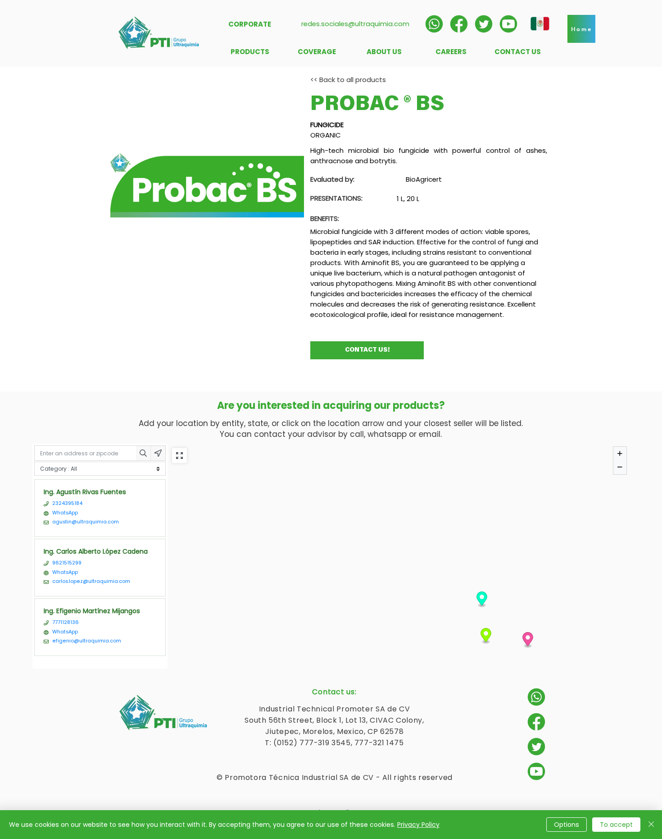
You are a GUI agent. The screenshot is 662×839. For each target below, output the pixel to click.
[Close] (651, 824)
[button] (581, 29)
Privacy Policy (418, 824)
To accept (616, 824)
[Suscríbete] (508, 24)
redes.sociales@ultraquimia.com (355, 23)
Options (566, 824)
